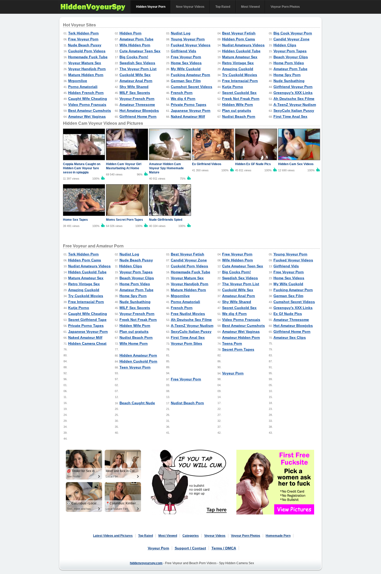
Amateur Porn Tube (136, 39)
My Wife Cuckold (186, 69)
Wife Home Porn (133, 343)
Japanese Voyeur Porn (190, 110)
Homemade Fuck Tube (88, 57)
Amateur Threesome (137, 104)
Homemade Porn (278, 536)
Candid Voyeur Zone (291, 39)
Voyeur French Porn (136, 99)
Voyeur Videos (214, 536)
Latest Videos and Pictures (113, 536)
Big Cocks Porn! (133, 57)
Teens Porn (232, 343)
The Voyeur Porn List (138, 69)
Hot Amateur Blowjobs (139, 110)
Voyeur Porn (233, 373)
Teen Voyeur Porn (135, 367)
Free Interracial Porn (240, 81)
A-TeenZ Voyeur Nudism (294, 104)
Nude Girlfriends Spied (165, 220)
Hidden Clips (284, 45)
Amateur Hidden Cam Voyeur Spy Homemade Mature (166, 168)
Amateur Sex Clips (289, 337)
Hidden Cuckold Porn (138, 361)
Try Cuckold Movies (239, 75)
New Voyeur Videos (190, 7)
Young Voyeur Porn (188, 39)
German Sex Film (186, 81)
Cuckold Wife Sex (135, 75)
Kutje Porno (232, 87)
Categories (190, 536)
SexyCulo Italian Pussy (293, 110)
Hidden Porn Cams (238, 39)
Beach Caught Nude (137, 403)
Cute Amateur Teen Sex (139, 51)
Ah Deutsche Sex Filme (293, 99)
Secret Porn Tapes (238, 349)
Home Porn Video (288, 63)
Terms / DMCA (223, 548)
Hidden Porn (130, 33)
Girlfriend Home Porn (138, 116)
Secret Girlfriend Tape (87, 320)
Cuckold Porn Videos (86, 51)
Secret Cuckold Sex (239, 93)
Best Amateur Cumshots (89, 110)
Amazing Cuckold (237, 69)
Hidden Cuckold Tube (241, 51)
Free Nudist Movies (188, 314)
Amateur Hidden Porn (241, 337)
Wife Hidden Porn (134, 45)
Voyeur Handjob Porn (87, 69)
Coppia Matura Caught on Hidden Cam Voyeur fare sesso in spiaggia (81, 168)
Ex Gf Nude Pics (287, 314)
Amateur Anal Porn (135, 81)
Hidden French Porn (86, 93)
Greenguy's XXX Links (293, 93)
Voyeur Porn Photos (285, 7)
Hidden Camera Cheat (87, 343)
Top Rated (222, 7)
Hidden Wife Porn (237, 104)
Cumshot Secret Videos (191, 87)
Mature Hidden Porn (85, 75)
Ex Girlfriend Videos (206, 164)
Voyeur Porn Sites (186, 343)
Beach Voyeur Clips (290, 57)
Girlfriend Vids (183, 51)
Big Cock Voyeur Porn (292, 33)
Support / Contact (190, 548)
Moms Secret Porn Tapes (124, 220)
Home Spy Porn (287, 75)
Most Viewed (250, 7)
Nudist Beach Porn (238, 116)
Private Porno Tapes (188, 104)
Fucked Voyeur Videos (190, 45)
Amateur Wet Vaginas (87, 116)
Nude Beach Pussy (84, 45)
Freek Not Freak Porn (240, 99)
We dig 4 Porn (183, 99)
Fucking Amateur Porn (190, 75)
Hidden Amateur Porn (138, 355)
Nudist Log (180, 33)
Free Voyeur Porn (83, 39)
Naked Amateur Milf (188, 116)
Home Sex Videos (186, 63)
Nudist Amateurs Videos (243, 45)
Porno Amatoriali (82, 87)
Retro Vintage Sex (238, 63)
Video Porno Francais (87, 104)
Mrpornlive (77, 81)
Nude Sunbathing (289, 81)
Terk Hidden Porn (83, 33)
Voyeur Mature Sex (84, 63)
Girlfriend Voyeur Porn (293, 87)
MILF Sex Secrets (134, 93)
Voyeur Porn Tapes (290, 51)
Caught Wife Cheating (87, 99)
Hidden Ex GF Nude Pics (253, 164)
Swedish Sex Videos (137, 63)
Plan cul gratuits (236, 110)
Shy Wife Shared (134, 87)
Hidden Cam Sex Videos (296, 164)
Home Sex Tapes (75, 220)
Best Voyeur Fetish (239, 33)
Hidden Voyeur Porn (150, 7)
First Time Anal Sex (290, 116)
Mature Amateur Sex (239, 57)
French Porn (182, 93)
